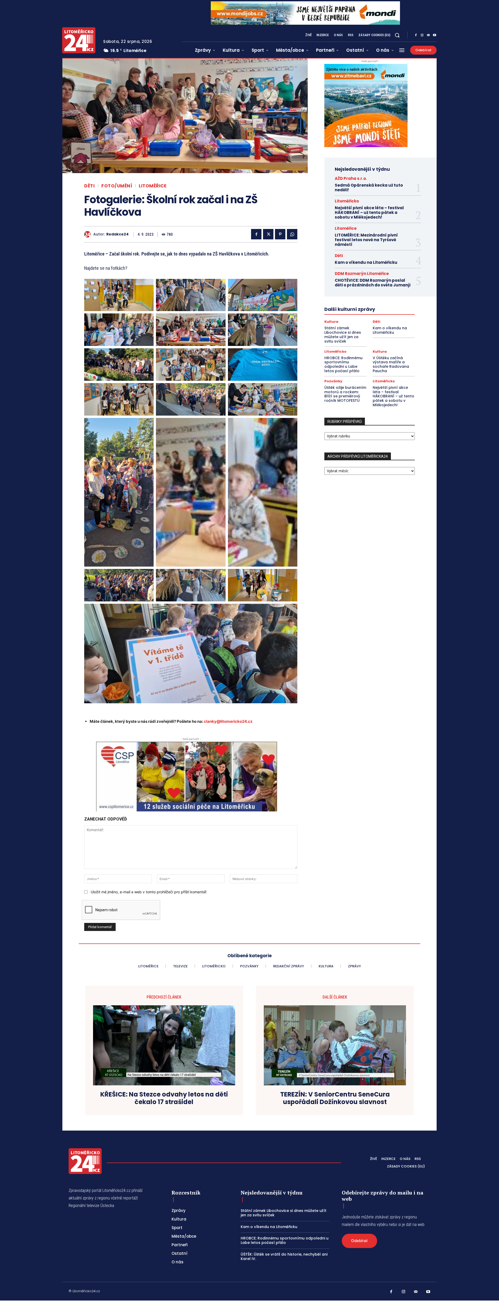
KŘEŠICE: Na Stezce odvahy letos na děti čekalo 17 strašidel (164, 1098)
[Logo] (78, 40)
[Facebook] (416, 35)
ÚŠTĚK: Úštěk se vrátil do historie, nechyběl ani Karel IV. (284, 1256)
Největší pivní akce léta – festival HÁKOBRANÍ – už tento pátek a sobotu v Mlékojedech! (369, 212)
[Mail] (428, 35)
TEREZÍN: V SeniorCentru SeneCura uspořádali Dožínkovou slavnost (335, 1098)
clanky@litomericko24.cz (228, 721)
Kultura (331, 321)
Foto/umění (116, 186)
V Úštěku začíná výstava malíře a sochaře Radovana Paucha (391, 364)
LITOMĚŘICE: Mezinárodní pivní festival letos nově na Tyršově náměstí (366, 239)
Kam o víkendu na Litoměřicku (366, 262)
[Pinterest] (280, 234)
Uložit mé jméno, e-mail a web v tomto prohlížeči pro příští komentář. (149, 892)
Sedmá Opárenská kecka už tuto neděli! (369, 187)
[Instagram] (422, 35)
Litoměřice (152, 186)
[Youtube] (434, 35)
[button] (397, 35)
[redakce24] (88, 234)
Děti (89, 186)
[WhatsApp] (292, 234)
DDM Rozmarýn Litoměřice (362, 273)
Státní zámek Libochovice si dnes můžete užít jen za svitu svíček (342, 334)
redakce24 (117, 234)
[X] (268, 234)
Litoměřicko (347, 201)
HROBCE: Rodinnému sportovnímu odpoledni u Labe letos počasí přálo (343, 364)
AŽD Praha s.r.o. (351, 178)
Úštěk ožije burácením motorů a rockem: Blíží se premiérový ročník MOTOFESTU (345, 394)
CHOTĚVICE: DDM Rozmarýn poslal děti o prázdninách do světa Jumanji (372, 283)
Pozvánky (333, 381)
